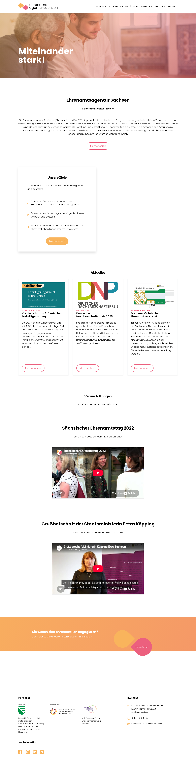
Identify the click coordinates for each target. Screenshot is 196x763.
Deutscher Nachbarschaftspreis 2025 (94, 314)
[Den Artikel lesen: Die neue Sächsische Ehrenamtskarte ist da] (152, 295)
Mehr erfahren (98, 146)
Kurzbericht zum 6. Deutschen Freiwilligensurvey (42, 314)
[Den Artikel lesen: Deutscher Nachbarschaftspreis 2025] (98, 295)
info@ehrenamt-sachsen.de (147, 723)
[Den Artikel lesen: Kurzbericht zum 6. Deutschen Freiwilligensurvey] (43, 295)
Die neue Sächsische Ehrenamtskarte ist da (146, 314)
